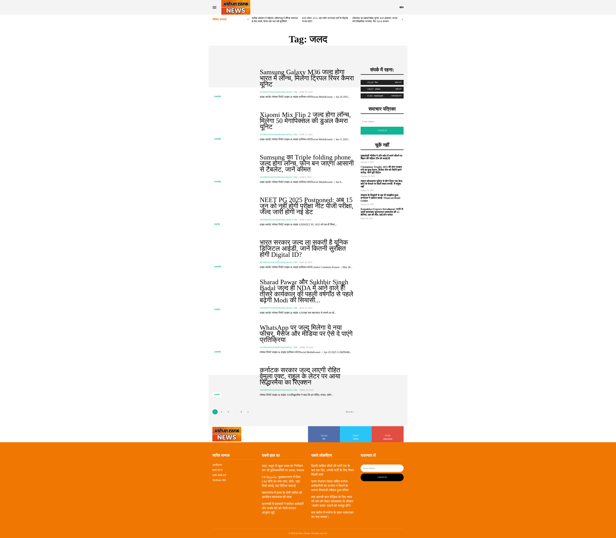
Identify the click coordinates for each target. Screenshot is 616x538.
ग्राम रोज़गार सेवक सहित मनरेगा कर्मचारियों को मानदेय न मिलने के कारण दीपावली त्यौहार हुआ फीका (330, 486)
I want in (382, 130)
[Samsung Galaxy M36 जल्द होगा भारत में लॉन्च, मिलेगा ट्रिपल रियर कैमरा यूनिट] (233, 84)
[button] (401, 7)
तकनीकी (217, 96)
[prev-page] (248, 19)
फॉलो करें (398, 89)
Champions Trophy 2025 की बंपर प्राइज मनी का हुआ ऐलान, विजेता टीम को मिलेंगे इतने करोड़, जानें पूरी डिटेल (381, 170)
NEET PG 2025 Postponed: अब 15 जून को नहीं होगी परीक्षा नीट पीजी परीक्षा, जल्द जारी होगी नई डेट (306, 206)
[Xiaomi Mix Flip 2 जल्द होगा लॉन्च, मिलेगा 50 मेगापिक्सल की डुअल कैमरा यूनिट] (233, 126)
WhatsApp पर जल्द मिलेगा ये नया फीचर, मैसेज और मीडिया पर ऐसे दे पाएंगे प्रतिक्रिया (306, 333)
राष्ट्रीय (217, 224)
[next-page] (402, 19)
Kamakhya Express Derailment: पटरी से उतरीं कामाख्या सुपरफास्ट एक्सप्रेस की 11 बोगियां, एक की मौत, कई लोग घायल (382, 212)
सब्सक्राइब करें (396, 96)
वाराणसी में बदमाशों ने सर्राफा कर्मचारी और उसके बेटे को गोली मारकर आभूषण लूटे (283, 508)
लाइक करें (398, 82)
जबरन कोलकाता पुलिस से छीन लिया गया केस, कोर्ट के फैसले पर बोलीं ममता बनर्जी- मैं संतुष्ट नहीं (382, 184)
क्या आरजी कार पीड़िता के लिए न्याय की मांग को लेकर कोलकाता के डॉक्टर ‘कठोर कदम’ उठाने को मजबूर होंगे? (332, 501)
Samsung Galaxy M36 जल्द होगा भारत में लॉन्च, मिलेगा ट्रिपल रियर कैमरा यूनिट (307, 78)
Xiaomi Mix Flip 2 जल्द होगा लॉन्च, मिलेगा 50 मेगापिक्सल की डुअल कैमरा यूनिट (305, 121)
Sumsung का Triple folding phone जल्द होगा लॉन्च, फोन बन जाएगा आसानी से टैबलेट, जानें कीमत (307, 163)
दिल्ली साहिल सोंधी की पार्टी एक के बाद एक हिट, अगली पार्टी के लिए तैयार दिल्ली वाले (332, 470)
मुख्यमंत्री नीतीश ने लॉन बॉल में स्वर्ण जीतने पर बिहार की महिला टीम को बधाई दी (381, 157)
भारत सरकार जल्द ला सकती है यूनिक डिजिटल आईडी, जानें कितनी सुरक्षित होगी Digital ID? (304, 248)
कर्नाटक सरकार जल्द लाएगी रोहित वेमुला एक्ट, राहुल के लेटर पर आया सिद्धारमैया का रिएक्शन (300, 376)
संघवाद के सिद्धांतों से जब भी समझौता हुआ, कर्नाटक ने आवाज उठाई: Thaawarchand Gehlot (380, 198)
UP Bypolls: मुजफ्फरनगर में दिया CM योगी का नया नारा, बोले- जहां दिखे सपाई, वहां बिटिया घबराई (281, 481)
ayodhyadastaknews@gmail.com (278, 92)
